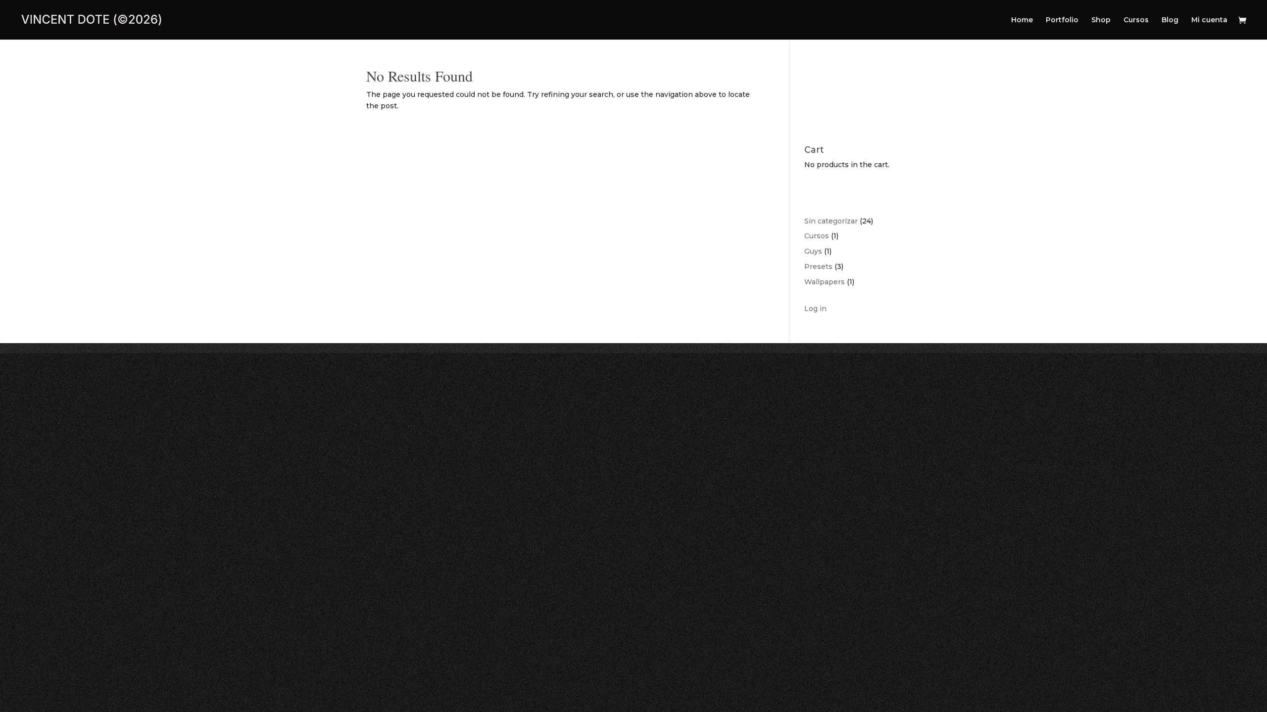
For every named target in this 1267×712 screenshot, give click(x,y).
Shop (1101, 20)
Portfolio (1062, 20)
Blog (1170, 20)
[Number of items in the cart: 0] (813, 91)
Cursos (1136, 20)
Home (1022, 20)
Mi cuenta (1209, 20)
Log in (815, 308)
